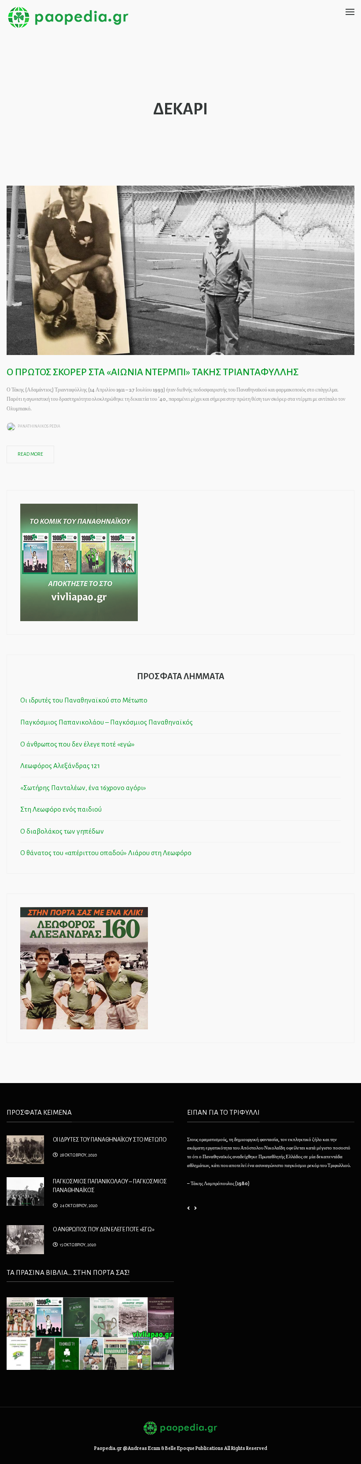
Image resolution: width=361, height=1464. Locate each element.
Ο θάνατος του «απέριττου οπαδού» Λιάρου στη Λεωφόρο (106, 852)
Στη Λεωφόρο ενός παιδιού (61, 809)
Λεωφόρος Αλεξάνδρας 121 (60, 765)
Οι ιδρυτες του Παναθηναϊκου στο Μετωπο (109, 1140)
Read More (30, 454)
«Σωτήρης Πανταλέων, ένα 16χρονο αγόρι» (83, 787)
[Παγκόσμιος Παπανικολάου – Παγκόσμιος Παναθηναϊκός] (25, 1191)
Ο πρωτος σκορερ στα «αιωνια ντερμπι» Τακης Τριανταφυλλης (152, 372)
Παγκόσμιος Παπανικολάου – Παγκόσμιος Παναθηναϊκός (106, 722)
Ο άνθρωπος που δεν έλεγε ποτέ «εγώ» (77, 744)
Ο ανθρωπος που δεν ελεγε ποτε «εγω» (104, 1229)
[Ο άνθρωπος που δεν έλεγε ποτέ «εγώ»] (25, 1239)
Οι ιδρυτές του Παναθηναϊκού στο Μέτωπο (83, 700)
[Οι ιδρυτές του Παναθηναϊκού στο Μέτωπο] (25, 1149)
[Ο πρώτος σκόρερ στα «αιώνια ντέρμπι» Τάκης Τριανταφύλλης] (180, 269)
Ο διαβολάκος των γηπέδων (62, 831)
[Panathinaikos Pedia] (68, 17)
